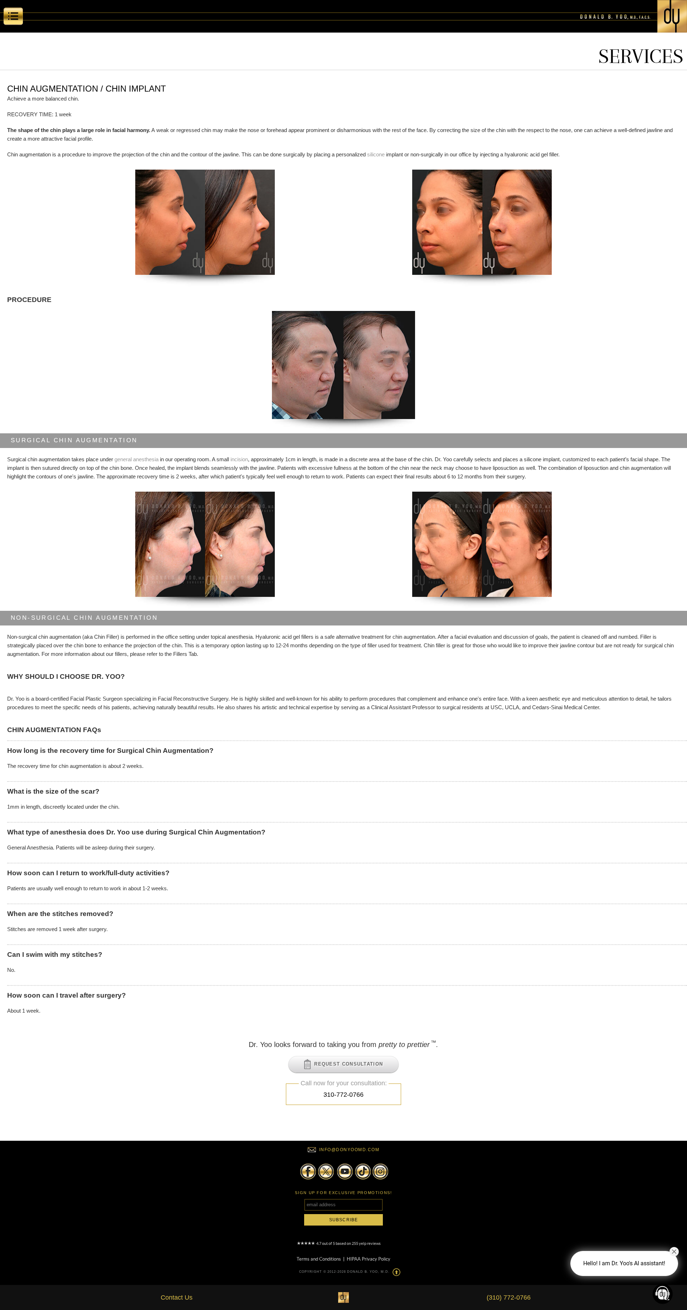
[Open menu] (13, 17)
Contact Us (177, 1297)
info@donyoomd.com (349, 1149)
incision (239, 459)
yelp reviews (370, 1243)
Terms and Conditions (319, 1257)
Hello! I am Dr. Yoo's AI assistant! (624, 1263)
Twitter (325, 1171)
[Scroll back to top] (396, 1272)
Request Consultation (347, 1064)
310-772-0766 (343, 1094)
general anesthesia (136, 459)
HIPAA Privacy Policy (368, 1257)
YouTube (344, 1171)
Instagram (380, 1171)
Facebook (308, 1171)
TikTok (362, 1171)
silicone (376, 154)
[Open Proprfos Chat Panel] (662, 1294)
